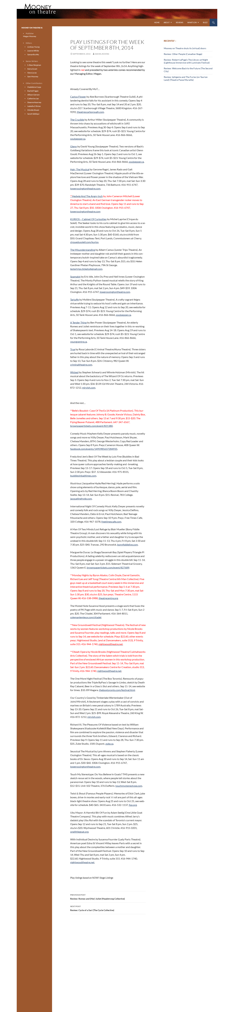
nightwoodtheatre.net (109, 670)
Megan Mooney (29, 36)
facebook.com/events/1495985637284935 (93, 448)
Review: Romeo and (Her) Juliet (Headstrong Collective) (97, 897)
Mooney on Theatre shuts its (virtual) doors (185, 48)
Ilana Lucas (32, 72)
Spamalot (75, 276)
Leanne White (33, 50)
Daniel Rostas (102, 54)
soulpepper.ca (77, 138)
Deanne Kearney (34, 102)
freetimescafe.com (111, 521)
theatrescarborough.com (90, 111)
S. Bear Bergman (34, 65)
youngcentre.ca (78, 341)
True (72, 349)
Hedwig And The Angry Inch (86, 196)
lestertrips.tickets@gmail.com (86, 268)
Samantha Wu (33, 54)
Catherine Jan (33, 98)
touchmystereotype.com (128, 785)
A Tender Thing (78, 322)
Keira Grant (32, 69)
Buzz (205, 22)
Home (157, 22)
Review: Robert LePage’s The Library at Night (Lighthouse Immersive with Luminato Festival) (187, 61)
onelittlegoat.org (79, 831)
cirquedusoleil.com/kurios (84, 242)
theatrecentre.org (108, 598)
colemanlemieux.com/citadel (85, 617)
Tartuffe (74, 299)
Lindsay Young (33, 47)
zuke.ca (109, 743)
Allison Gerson (33, 94)
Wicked (74, 372)
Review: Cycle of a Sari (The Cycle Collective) (92, 908)
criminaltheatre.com (81, 364)
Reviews (179, 22)
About (167, 22)
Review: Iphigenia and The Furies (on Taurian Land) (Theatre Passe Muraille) (186, 78)
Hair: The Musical (79, 169)
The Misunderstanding (82, 249)
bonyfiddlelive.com (127, 544)
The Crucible (77, 119)
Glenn (73, 146)
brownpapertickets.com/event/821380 (91, 425)
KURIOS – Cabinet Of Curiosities (88, 219)
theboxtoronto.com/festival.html (117, 690)
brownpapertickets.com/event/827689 (108, 567)
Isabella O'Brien (34, 106)
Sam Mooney (32, 76)
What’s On (192, 22)
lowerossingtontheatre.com (85, 188)
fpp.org (133, 804)
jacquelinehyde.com (81, 498)
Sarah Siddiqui (33, 114)
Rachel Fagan (33, 91)
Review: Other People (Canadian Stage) (183, 54)
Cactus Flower (78, 96)
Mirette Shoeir (33, 110)
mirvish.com (88, 387)
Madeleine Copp (34, 87)
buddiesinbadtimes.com (83, 475)
